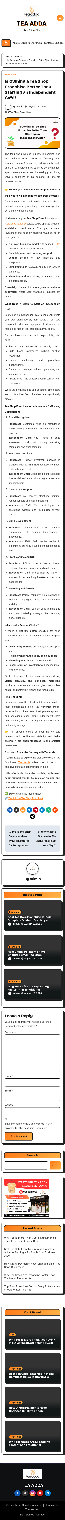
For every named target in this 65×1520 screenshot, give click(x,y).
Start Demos (27, 1514)
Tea (12, 1334)
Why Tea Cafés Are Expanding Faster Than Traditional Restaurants (28, 990)
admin (19, 106)
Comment (11, 1032)
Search (32, 1155)
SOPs (57, 244)
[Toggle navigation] (4, 18)
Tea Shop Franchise (20, 112)
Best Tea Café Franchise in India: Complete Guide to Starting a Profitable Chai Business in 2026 (30, 920)
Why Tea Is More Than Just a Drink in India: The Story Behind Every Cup (32, 1343)
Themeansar (32, 1509)
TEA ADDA (31, 23)
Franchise (10, 74)
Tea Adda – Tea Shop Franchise (25, 798)
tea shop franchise (17, 223)
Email (9, 1090)
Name (9, 1076)
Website (9, 1104)
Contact (40, 1514)
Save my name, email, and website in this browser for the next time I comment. (28, 1125)
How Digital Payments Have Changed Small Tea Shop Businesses (27, 955)
